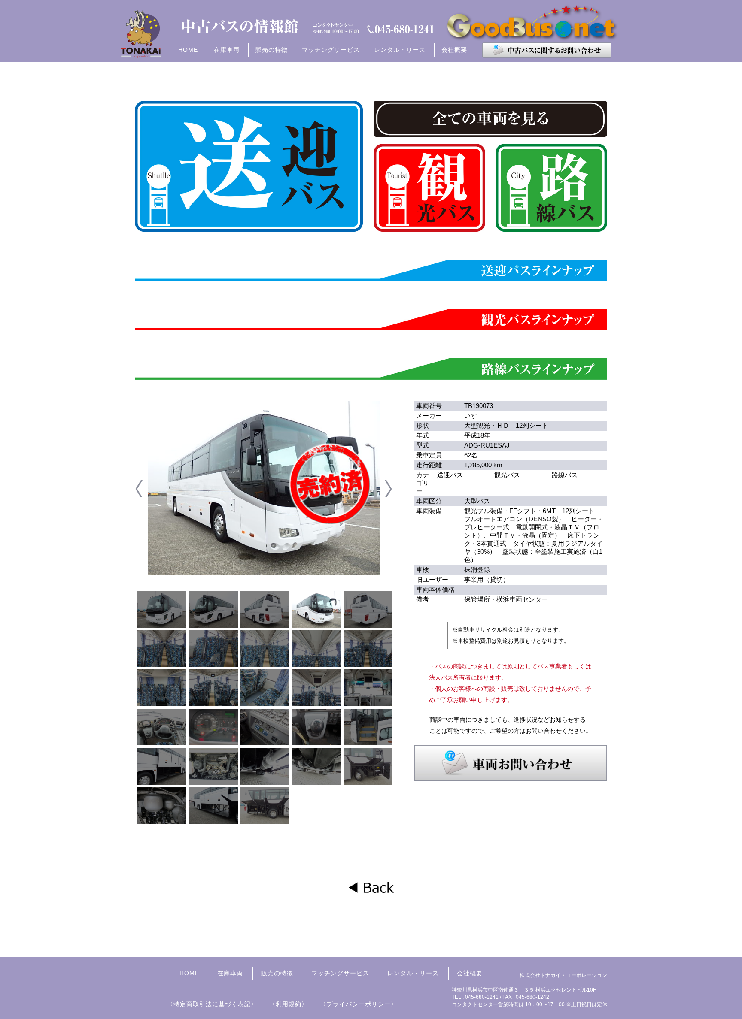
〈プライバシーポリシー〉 (358, 1004)
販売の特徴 (271, 49)
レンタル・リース (413, 973)
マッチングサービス (331, 49)
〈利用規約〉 (288, 1004)
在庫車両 (230, 973)
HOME (188, 49)
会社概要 (454, 49)
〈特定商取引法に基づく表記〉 (212, 1004)
